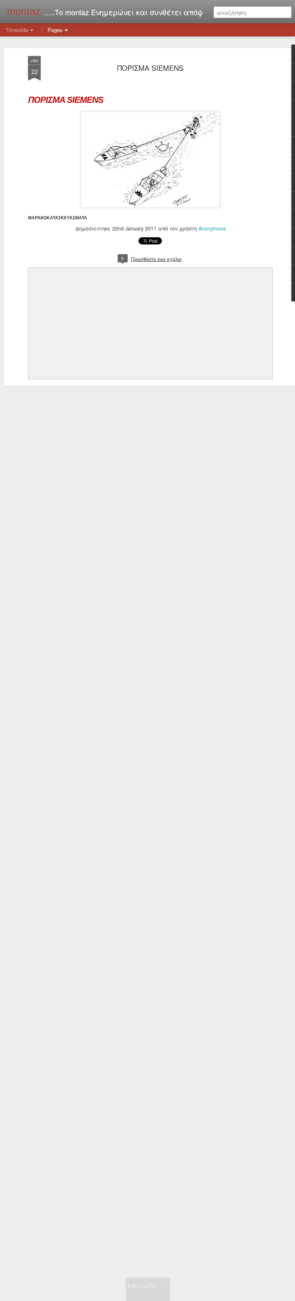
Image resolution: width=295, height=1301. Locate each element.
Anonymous (212, 228)
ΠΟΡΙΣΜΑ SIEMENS (150, 68)
